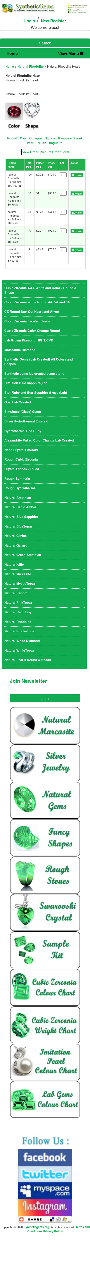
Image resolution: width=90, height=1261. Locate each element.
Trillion (41, 143)
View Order (30, 152)
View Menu (69, 53)
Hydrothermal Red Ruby (22, 431)
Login (29, 21)
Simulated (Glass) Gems (22, 411)
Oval (23, 138)
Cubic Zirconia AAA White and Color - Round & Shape (40, 290)
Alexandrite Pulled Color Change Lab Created (39, 440)
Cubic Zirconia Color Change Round (32, 330)
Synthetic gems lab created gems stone (34, 373)
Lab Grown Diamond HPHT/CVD (28, 340)
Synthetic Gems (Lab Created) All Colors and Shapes (38, 361)
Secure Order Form (55, 152)
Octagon (35, 138)
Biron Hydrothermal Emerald (26, 421)
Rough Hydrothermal (20, 488)
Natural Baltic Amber (20, 507)
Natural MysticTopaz (19, 583)
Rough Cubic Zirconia (21, 459)
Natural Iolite (14, 564)
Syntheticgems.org (36, 1227)
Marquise (65, 138)
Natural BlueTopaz (18, 526)
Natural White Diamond (22, 640)
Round (12, 138)
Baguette (55, 143)
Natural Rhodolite (30, 66)
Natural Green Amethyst (22, 554)
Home (12, 53)
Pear (30, 143)
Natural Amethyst (17, 497)
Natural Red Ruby (17, 612)
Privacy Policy (53, 1231)
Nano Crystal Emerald (21, 450)
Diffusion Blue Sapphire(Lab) (26, 383)
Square (50, 138)
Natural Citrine (15, 535)
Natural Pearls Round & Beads (27, 660)
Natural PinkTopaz (18, 602)
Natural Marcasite (17, 574)
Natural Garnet (15, 545)
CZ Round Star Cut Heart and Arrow (31, 311)
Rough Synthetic (17, 478)
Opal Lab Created (17, 402)
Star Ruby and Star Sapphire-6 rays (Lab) (35, 392)
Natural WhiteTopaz (19, 650)
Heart (78, 138)
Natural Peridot (16, 593)
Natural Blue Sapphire (21, 516)
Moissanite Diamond (19, 350)
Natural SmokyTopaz (20, 631)
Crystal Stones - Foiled (21, 469)
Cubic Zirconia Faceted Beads (27, 321)
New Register (53, 21)
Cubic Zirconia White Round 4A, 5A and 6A (37, 302)
